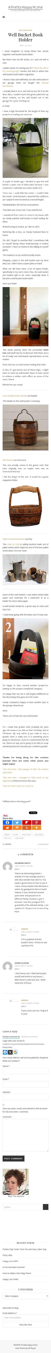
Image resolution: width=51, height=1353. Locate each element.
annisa (8, 844)
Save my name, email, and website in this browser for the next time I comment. (25, 1110)
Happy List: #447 (10, 1261)
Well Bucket (8, 460)
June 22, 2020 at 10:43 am (24, 966)
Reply (17, 869)
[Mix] (17, 827)
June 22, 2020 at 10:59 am (30, 1003)
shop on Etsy (13, 544)
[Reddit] (7, 827)
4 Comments (43, 844)
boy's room (26, 834)
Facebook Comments (29, 1036)
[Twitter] (17, 822)
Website (6, 1092)
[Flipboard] (26, 822)
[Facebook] (7, 822)
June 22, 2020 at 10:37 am (24, 866)
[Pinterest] (36, 822)
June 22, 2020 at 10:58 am (30, 932)
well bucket (19, 838)
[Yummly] (26, 827)
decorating (25, 30)
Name (6, 1066)
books (15, 834)
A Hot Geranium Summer (14, 1267)
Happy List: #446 (10, 1279)
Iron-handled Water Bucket (15, 395)
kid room (7, 838)
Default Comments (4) (11, 1036)
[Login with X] (10, 1052)
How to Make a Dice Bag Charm (17, 1273)
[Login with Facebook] (5, 1052)
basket (6, 834)
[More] (36, 827)
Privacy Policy (7, 1047)
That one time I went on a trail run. (18, 785)
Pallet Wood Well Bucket (14, 539)
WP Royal (31, 1348)
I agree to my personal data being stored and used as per (23, 1045)
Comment (7, 1116)
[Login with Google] (15, 1052)
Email (6, 1079)
